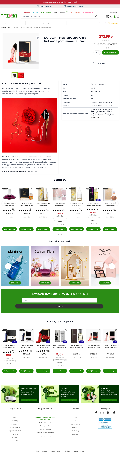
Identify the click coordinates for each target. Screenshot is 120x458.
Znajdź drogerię (15, 427)
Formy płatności (45, 426)
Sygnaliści (15, 437)
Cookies (67, 451)
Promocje (27, 12)
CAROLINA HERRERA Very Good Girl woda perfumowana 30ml (32, 27)
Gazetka (64, 12)
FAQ (75, 421)
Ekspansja (75, 434)
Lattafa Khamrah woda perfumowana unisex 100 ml (26, 205)
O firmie (15, 417)
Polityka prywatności (41, 451)
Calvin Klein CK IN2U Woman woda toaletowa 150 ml (43, 205)
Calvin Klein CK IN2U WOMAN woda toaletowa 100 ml (76, 205)
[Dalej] (116, 203)
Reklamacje (15, 421)
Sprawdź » (75, 2)
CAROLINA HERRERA (98, 84)
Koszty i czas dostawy (45, 422)
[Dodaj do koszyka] (9, 229)
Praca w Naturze (75, 424)
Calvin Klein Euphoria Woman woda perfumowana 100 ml (9, 205)
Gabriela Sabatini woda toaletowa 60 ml (93, 204)
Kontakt (75, 417)
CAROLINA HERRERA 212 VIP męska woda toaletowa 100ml (59, 346)
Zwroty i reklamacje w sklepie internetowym (45, 418)
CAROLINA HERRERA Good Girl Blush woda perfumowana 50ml (110, 346)
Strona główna (5, 27)
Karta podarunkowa (88, 12)
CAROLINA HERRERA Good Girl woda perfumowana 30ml (26, 346)
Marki (55, 12)
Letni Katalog (75, 12)
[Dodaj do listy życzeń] (15, 188)
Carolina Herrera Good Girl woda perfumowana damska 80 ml (9, 346)
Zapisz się (59, 306)
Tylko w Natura (46, 12)
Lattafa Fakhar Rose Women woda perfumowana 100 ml (110, 205)
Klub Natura (15, 424)
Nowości (35, 12)
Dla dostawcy (75, 431)
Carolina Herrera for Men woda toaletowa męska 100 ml (76, 346)
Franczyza (15, 434)
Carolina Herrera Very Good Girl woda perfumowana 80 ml (43, 346)
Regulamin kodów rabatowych (45, 432)
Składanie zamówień (45, 429)
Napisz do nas (29, 400)
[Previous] (4, 203)
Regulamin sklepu (56, 451)
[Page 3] (61, 234)
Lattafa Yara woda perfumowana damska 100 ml (60, 205)
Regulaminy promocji (15, 431)
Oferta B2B (75, 427)
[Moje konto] (115, 16)
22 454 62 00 (115, 12)
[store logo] (9, 16)
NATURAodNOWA (15, 441)
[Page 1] (58, 234)
